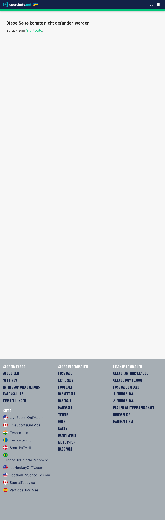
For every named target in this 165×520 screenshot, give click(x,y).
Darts (62, 428)
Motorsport (67, 442)
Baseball (65, 401)
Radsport (65, 449)
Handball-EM (123, 421)
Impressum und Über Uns (21, 387)
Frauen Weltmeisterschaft (134, 407)
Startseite (34, 30)
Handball (65, 407)
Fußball (65, 373)
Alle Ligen (11, 373)
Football (65, 387)
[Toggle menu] (158, 4)
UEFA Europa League (128, 380)
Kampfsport (67, 435)
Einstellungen (14, 401)
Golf (62, 421)
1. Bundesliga (123, 394)
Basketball (67, 394)
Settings (10, 380)
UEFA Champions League (130, 373)
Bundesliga (121, 414)
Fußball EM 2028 (126, 387)
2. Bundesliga (123, 401)
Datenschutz (13, 394)
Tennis (63, 414)
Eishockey (65, 380)
